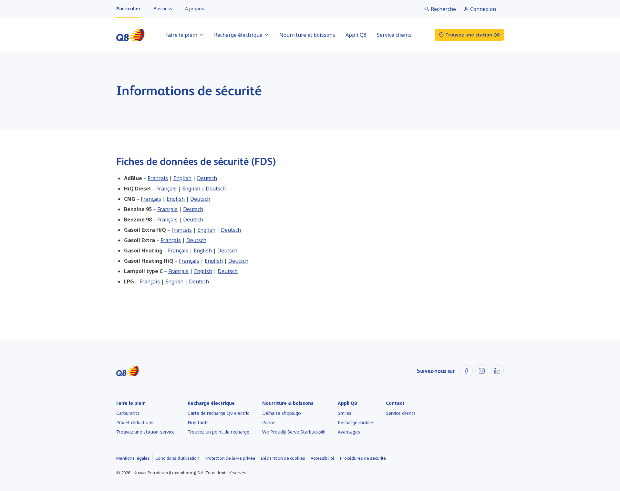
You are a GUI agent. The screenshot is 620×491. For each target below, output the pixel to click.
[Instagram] (481, 370)
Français (158, 178)
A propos (194, 8)
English (182, 178)
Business (162, 8)
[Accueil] (130, 34)
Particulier (128, 8)
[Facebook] (466, 370)
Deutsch (207, 178)
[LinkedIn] (497, 370)
